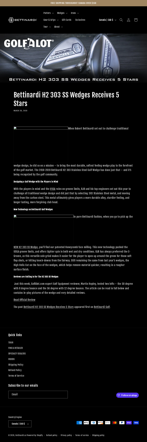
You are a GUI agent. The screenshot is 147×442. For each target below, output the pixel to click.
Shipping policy (98, 435)
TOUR (10, 342)
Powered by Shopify (35, 435)
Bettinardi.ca (21, 435)
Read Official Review (24, 299)
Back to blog (73, 320)
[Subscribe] (64, 395)
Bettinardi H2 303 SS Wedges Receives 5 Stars (49, 307)
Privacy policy (66, 435)
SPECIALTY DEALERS (17, 353)
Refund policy (51, 435)
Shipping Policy (15, 364)
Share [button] (20, 120)
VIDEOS (11, 359)
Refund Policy (15, 370)
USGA (52, 189)
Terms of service (82, 435)
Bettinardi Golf (102, 307)
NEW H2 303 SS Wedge (26, 247)
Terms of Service (16, 375)
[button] (48, 13)
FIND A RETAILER (15, 348)
